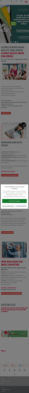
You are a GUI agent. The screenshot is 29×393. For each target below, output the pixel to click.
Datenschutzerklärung (21, 206)
